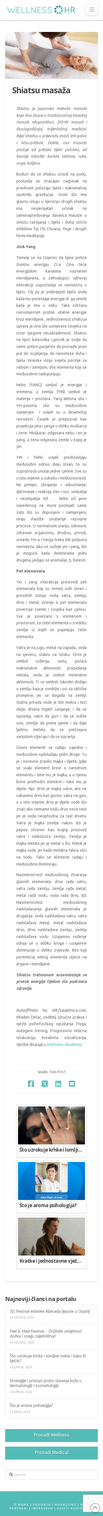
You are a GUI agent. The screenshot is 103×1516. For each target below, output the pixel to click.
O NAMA (21, 1504)
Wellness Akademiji (64, 1044)
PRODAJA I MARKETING (55, 1504)
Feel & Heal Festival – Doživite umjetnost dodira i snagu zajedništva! (46, 1333)
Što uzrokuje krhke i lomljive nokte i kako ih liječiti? (48, 1358)
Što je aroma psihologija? (31, 1405)
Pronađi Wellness (51, 1434)
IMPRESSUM (42, 1508)
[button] (92, 9)
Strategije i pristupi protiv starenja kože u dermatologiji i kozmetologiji (46, 1383)
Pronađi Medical (51, 1452)
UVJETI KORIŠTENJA (75, 1508)
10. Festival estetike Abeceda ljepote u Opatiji (51, 1311)
